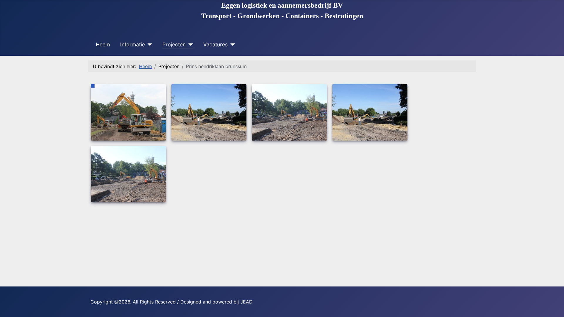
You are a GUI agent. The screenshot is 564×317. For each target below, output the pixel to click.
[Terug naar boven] (553, 306)
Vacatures (215, 44)
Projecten (174, 44)
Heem (103, 44)
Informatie (132, 44)
